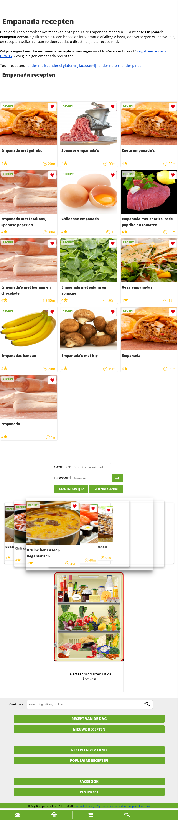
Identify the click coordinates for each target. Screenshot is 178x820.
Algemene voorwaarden (111, 806)
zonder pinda (131, 65)
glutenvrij (70, 65)
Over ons (144, 806)
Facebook (89, 781)
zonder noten (108, 65)
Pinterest (89, 792)
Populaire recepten (89, 760)
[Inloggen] (117, 478)
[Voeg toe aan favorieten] (52, 107)
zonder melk (36, 65)
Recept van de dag (89, 718)
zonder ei (54, 65)
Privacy (90, 806)
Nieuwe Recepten (89, 729)
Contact (79, 806)
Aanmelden (106, 488)
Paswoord (62, 478)
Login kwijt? (71, 488)
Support (132, 806)
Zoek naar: (17, 704)
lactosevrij (87, 65)
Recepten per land (89, 750)
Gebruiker (62, 466)
